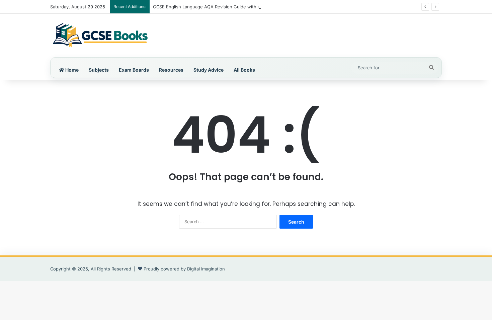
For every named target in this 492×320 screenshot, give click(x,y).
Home (71, 70)
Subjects (99, 70)
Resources (171, 70)
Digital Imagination (206, 268)
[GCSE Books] (100, 35)
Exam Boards (134, 70)
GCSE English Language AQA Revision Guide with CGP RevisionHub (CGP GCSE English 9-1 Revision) (258, 6)
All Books (244, 70)
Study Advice (208, 70)
